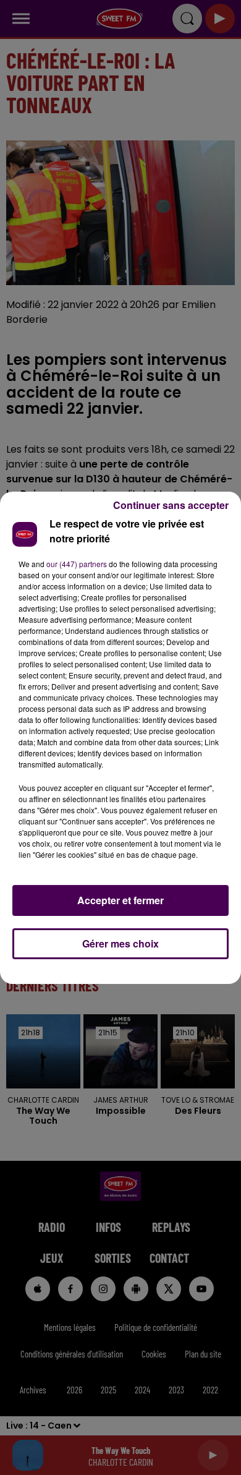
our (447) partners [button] (76, 563)
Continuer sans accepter (171, 505)
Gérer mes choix (120, 943)
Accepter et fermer (120, 900)
